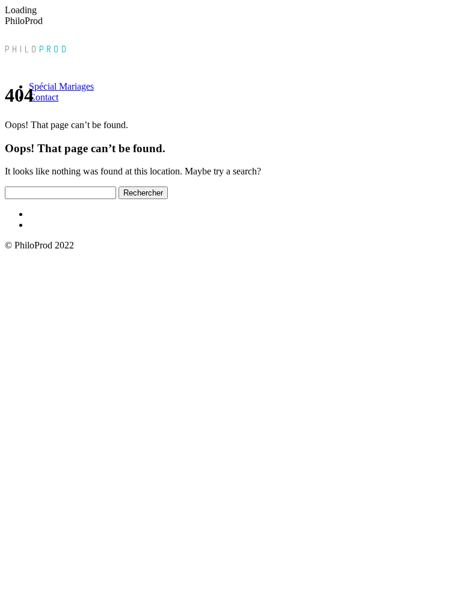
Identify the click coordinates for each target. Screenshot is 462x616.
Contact (43, 97)
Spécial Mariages (61, 86)
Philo (37, 49)
